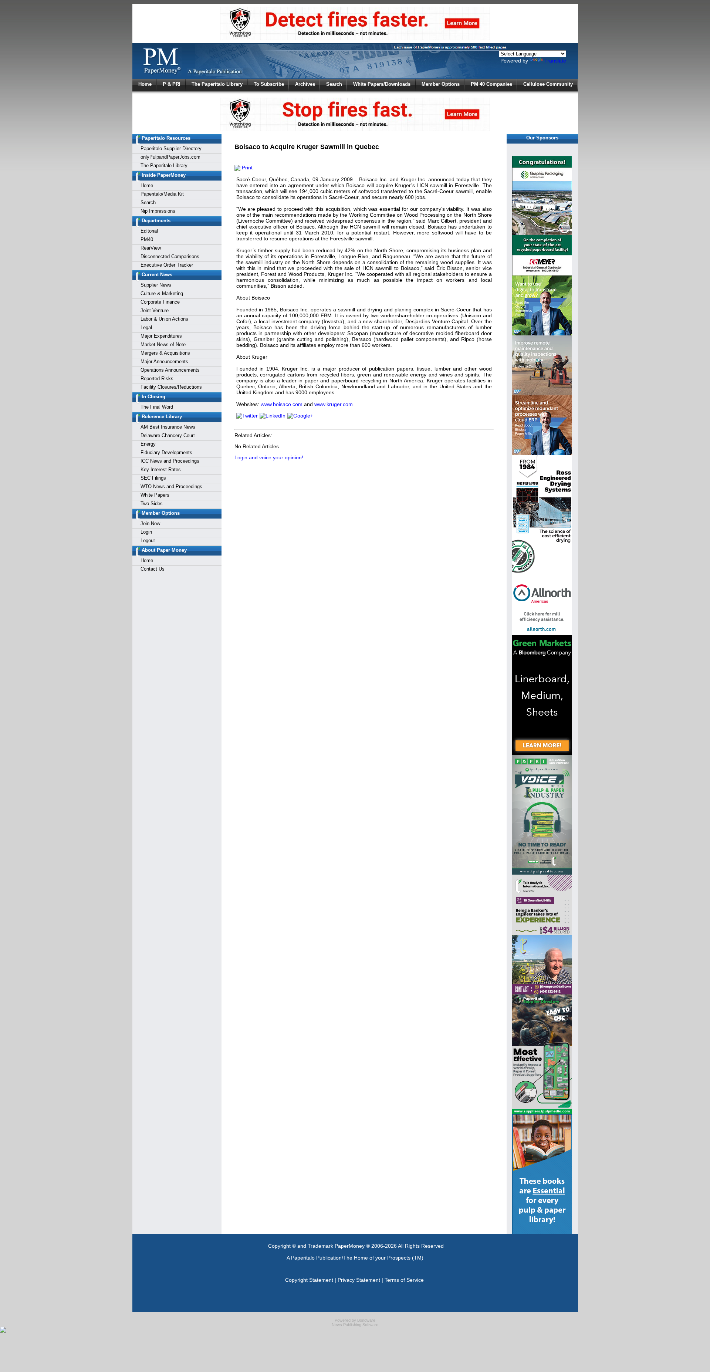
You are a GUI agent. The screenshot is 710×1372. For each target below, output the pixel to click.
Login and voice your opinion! (268, 457)
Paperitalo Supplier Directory (171, 148)
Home (145, 84)
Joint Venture (155, 310)
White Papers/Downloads (381, 84)
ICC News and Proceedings (170, 461)
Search (334, 84)
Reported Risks (157, 378)
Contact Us (153, 569)
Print (246, 167)
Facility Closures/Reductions (171, 387)
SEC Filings (153, 478)
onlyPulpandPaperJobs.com (170, 157)
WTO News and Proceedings (171, 486)
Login (146, 532)
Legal (146, 327)
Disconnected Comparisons (170, 256)
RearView (151, 248)
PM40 (147, 239)
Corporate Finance (160, 302)
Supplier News (156, 285)
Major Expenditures (161, 336)
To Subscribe (269, 84)
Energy (148, 444)
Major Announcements (164, 361)
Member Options (441, 84)
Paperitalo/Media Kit (162, 194)
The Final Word (157, 407)
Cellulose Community (548, 84)
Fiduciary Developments (166, 452)
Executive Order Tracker (167, 265)
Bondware (366, 1320)
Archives (305, 84)
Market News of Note (163, 344)
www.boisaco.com (281, 404)
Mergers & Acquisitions (165, 353)
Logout (148, 540)
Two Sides (152, 503)
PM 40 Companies (491, 84)
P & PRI (171, 84)
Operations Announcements (170, 370)
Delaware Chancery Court (168, 435)
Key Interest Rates (161, 469)
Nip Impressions (158, 211)
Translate (555, 61)
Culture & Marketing (162, 293)
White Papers (155, 495)
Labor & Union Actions (164, 319)
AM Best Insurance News (168, 427)
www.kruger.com (333, 404)
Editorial (149, 231)
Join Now (150, 523)
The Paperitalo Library (217, 84)
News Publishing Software (355, 1324)
